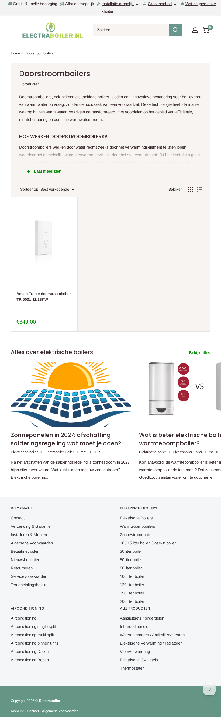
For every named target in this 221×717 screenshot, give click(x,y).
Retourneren (22, 568)
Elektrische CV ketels (139, 659)
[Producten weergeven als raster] (190, 189)
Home (15, 53)
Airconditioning (23, 618)
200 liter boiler (132, 601)
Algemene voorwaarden (60, 711)
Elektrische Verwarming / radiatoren (151, 643)
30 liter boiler (131, 551)
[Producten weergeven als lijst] (199, 189)
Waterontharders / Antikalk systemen (152, 634)
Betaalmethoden (25, 551)
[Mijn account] (195, 30)
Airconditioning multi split (32, 634)
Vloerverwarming (135, 651)
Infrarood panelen (135, 626)
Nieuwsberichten (25, 559)
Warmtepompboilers (137, 526)
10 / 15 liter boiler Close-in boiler (148, 543)
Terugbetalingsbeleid (28, 584)
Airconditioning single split (33, 626)
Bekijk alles (200, 352)
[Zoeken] (175, 30)
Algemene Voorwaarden (32, 543)
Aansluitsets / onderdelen (142, 618)
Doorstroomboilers (39, 53)
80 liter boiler (131, 568)
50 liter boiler (131, 559)
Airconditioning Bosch (30, 659)
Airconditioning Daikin (30, 651)
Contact (18, 518)
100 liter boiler (132, 576)
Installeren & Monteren (30, 534)
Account (17, 711)
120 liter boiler (132, 584)
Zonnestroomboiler (136, 534)
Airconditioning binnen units (34, 643)
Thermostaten (132, 668)
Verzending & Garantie (30, 526)
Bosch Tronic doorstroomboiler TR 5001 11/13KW (43, 297)
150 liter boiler (132, 593)
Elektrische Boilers (136, 518)
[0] (205, 30)
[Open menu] (13, 30)
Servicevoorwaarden (29, 576)
